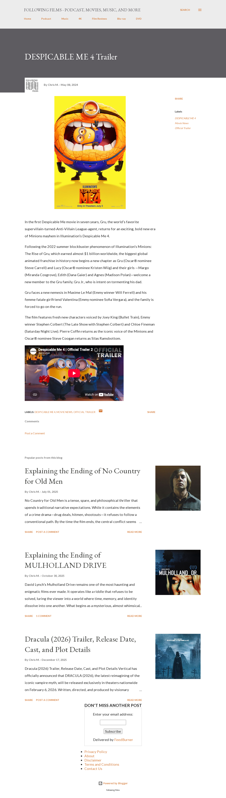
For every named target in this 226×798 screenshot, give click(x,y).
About (89, 756)
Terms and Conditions (101, 764)
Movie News (181, 123)
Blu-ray (121, 18)
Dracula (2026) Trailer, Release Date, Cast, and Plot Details (80, 644)
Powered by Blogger (115, 783)
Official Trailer (183, 128)
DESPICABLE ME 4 (185, 118)
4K (80, 18)
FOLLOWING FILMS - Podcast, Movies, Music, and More (82, 10)
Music (64, 18)
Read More (134, 531)
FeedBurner (123, 739)
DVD (139, 18)
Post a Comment (35, 433)
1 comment (44, 615)
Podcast (46, 18)
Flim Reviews (99, 18)
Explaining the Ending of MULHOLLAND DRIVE (65, 560)
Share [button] (179, 98)
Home (27, 18)
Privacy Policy (95, 751)
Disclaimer (93, 760)
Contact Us (93, 768)
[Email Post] (101, 411)
